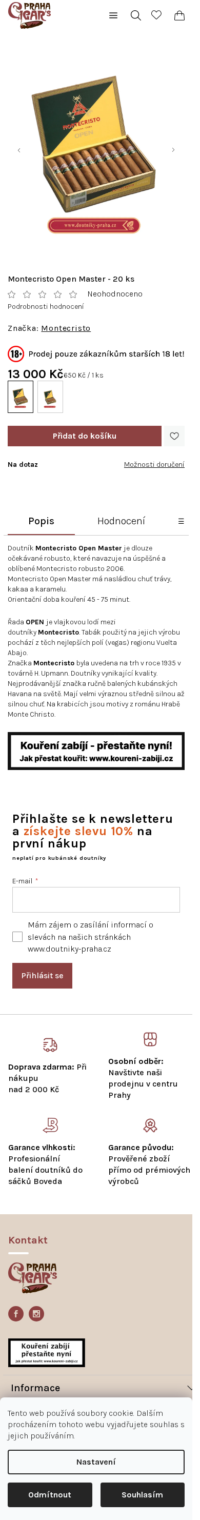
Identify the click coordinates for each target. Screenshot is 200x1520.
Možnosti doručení (154, 464)
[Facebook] (16, 1313)
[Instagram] (36, 1313)
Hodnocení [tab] (121, 521)
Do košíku (84, 436)
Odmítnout (49, 1494)
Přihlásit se (42, 975)
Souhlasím (142, 1494)
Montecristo (66, 328)
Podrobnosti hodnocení (46, 306)
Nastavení (96, 1462)
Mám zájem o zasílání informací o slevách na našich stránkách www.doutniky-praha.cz (90, 936)
